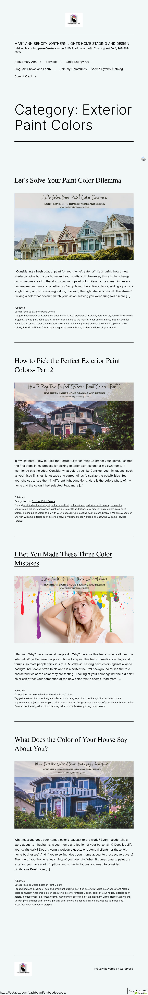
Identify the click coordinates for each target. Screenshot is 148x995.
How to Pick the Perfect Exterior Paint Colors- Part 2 (67, 365)
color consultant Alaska (116, 888)
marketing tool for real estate (75, 896)
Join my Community (73, 69)
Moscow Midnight (46, 509)
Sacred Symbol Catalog (107, 69)
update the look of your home (99, 327)
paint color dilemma (69, 323)
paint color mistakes (71, 706)
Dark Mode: (135, 991)
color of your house (103, 892)
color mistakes (40, 694)
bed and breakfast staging (59, 888)
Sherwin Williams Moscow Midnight (76, 516)
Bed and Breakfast (33, 888)
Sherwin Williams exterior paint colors (35, 516)
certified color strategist (63, 315)
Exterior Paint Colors (43, 311)
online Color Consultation (43, 323)
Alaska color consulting (36, 315)
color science (78, 505)
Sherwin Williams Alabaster (117, 512)
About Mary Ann (25, 62)
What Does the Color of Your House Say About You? (70, 743)
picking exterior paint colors (96, 323)
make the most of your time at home (90, 319)
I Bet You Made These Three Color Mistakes (63, 558)
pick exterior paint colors (100, 509)
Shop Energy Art (77, 62)
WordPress (126, 968)
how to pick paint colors (38, 319)
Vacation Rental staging (39, 904)
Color (35, 884)
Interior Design (61, 319)
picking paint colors (94, 706)
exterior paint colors (97, 505)
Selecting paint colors (89, 512)
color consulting (55, 892)
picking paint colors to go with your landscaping (49, 512)
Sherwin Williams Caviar (36, 327)
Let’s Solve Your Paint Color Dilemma (67, 179)
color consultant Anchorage (29, 892)
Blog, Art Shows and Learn (32, 69)
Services (51, 62)
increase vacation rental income (40, 896)
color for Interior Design (78, 892)
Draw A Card (23, 76)
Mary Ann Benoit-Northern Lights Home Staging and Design (71, 43)
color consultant (87, 315)
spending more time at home (65, 327)
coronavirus (103, 315)
